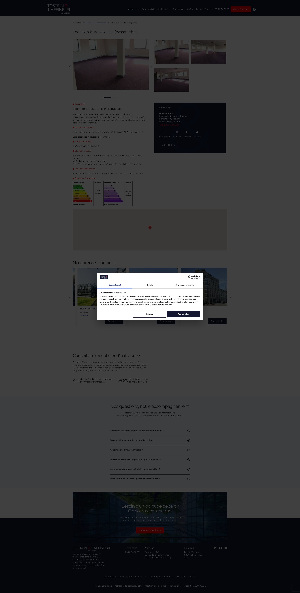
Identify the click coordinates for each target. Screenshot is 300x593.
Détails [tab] (150, 285)
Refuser (149, 314)
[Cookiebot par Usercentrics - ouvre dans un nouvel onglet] (190, 277)
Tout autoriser (183, 314)
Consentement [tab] (115, 285)
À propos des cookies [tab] (185, 285)
